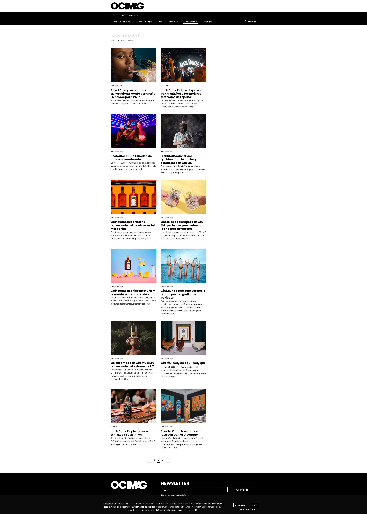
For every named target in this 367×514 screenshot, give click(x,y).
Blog (114, 15)
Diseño (139, 21)
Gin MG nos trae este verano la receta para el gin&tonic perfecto (183, 294)
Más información (246, 509)
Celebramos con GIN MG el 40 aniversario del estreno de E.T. (133, 364)
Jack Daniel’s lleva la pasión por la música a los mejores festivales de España (181, 93)
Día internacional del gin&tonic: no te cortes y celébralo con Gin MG (179, 159)
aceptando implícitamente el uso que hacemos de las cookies (170, 510)
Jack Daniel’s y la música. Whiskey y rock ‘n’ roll (130, 432)
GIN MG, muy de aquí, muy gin (183, 363)
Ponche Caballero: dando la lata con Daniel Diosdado (181, 432)
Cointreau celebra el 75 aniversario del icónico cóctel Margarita (133, 225)
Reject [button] (255, 505)
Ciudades (207, 21)
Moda (114, 21)
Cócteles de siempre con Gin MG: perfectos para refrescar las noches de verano (182, 225)
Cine (160, 21)
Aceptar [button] (240, 505)
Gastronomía (190, 21)
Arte (150, 21)
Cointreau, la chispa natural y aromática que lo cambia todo (133, 292)
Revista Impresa (130, 15)
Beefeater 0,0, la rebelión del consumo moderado (132, 157)
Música (126, 21)
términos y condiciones (179, 495)
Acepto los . (176, 495)
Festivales (165, 85)
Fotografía (173, 21)
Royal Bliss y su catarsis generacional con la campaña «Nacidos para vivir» (133, 93)
